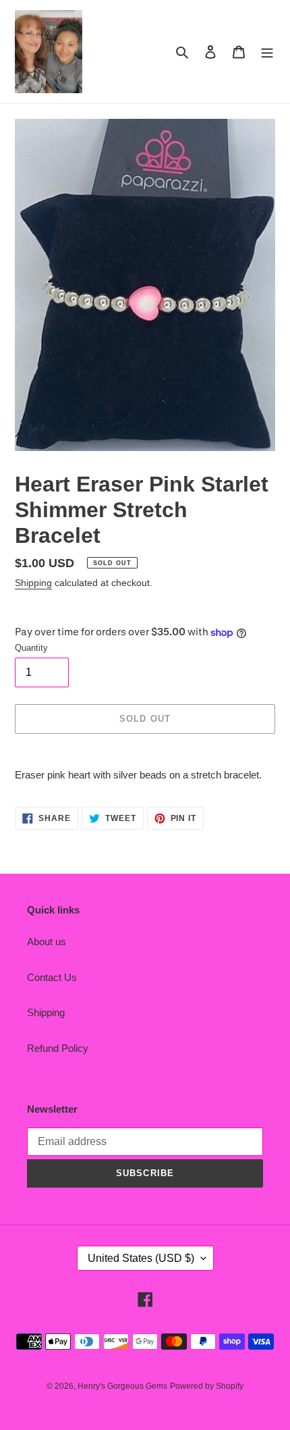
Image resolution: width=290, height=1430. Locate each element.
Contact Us (52, 977)
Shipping (33, 582)
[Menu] (267, 51)
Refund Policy (57, 1048)
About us (46, 941)
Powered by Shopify (206, 1386)
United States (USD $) (141, 1258)
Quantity (31, 648)
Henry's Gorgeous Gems (122, 1386)
